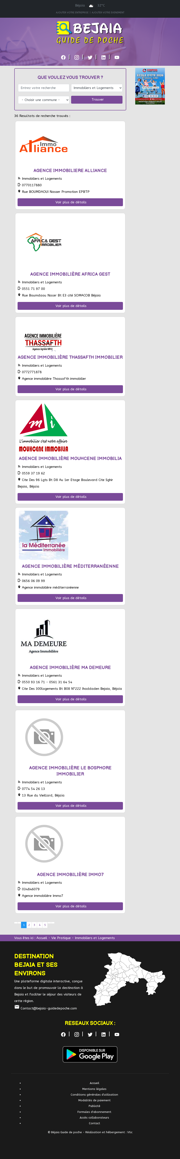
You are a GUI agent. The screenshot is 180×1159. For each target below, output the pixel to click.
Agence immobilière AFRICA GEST (70, 274)
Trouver (98, 99)
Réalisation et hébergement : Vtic (108, 1132)
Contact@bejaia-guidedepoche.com (45, 1008)
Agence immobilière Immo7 (70, 874)
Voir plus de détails (71, 202)
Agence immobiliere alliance (70, 170)
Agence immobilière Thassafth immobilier (70, 357)
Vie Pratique (61, 938)
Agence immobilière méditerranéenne (70, 566)
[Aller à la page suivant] (49, 923)
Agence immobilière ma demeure (70, 667)
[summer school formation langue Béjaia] (150, 86)
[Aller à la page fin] (53, 923)
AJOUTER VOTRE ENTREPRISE (72, 12)
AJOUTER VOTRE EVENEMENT (108, 12)
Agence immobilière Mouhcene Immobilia (70, 458)
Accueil (41, 938)
